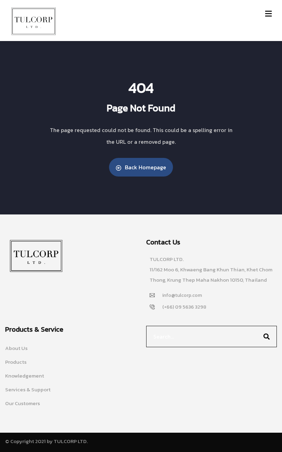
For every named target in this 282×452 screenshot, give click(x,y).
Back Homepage (145, 167)
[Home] (36, 256)
